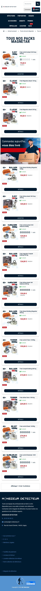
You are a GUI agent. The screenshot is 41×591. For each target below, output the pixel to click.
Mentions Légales (8, 542)
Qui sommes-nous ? (9, 536)
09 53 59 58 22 (8, 518)
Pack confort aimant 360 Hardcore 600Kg (26, 225)
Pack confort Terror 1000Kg (27, 340)
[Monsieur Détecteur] (9, 7)
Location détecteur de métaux (12, 558)
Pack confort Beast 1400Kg (27, 426)
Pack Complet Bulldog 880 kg (28, 368)
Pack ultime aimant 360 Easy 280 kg (28, 197)
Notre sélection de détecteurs (12, 562)
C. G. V (5, 539)
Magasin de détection (10, 571)
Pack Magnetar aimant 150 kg (28, 81)
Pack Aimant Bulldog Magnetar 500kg (28, 168)
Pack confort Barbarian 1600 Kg (28, 455)
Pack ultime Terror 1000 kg (27, 397)
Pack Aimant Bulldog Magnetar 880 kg (28, 312)
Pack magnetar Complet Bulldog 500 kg (26, 254)
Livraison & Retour (9, 555)
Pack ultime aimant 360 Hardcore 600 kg (26, 283)
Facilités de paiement (9, 552)
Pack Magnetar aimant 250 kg (28, 109)
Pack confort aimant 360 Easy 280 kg (28, 52)
